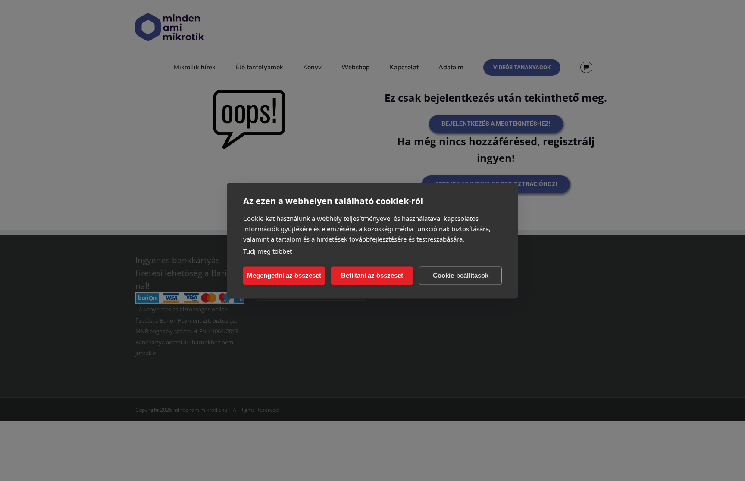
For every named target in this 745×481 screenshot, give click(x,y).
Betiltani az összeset (372, 275)
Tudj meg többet (267, 250)
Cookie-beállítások (460, 275)
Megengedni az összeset (284, 275)
